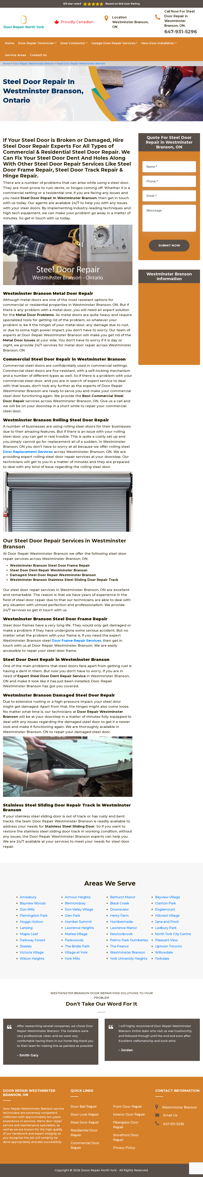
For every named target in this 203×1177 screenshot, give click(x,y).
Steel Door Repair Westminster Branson (80, 63)
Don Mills (27, 909)
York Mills (72, 958)
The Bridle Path (77, 946)
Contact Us (38, 55)
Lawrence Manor (123, 928)
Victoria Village (32, 952)
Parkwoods (74, 940)
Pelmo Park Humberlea (129, 940)
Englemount (165, 909)
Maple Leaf (29, 934)
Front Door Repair (127, 1106)
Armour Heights (78, 897)
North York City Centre (173, 934)
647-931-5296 (180, 31)
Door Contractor (72, 43)
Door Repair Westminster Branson (33, 63)
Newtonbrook (121, 934)
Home (9, 43)
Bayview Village (167, 897)
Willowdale (164, 952)
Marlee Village (76, 934)
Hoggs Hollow (31, 922)
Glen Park (72, 915)
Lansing (26, 928)
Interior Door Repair (129, 1114)
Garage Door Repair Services (113, 43)
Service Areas (15, 55)
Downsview (119, 909)
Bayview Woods (33, 903)
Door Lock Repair (85, 1114)
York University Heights (128, 958)
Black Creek (119, 903)
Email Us (170, 1115)
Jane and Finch (167, 922)
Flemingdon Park (34, 915)
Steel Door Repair (85, 1122)
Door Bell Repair (84, 1106)
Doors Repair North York (99, 1170)
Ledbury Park (166, 928)
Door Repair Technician (36, 43)
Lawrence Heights (79, 928)
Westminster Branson (127, 952)
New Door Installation (158, 43)
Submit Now (169, 245)
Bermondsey (75, 903)
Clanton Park (165, 903)
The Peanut (119, 946)
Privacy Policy (124, 1148)
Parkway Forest (32, 940)
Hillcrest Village (167, 915)
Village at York (76, 952)
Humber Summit (78, 922)
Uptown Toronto (168, 946)
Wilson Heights (32, 958)
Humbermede (121, 922)
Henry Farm (119, 915)
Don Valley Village (79, 909)
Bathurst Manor (122, 897)
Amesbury (28, 897)
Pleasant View (166, 940)
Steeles (26, 946)
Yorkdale (162, 958)
